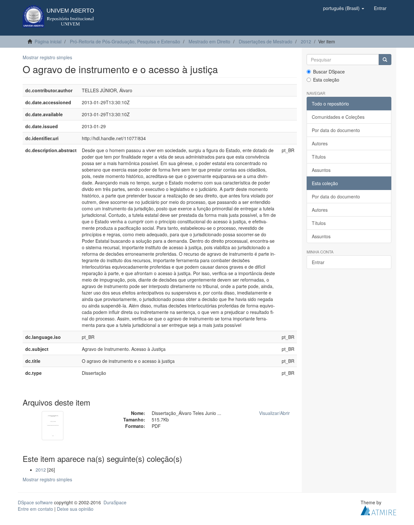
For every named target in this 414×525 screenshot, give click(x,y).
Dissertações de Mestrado (265, 41)
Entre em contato (35, 509)
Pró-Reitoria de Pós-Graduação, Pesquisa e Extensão (125, 41)
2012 (306, 41)
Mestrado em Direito (209, 41)
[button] (343, 8)
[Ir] (384, 59)
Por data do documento (336, 130)
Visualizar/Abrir (274, 413)
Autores (320, 143)
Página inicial (48, 41)
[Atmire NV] (378, 509)
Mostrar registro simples (47, 57)
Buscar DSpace (329, 71)
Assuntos (321, 170)
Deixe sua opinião (75, 509)
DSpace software (35, 502)
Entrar (318, 262)
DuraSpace (115, 502)
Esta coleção (326, 79)
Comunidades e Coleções (338, 117)
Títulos (319, 156)
